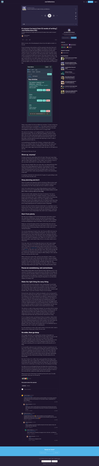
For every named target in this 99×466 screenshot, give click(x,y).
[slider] (49, 24)
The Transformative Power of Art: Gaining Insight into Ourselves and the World (70, 82)
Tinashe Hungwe (27, 395)
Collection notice (57, 458)
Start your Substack (46, 461)
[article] (69, 59)
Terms (53, 458)
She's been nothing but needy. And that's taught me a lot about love (71, 63)
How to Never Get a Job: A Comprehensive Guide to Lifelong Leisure (70, 77)
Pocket (26, 249)
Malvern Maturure (30, 429)
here (40, 126)
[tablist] (26, 386)
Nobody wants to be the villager (71, 57)
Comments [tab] (24, 385)
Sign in (95, 1)
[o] (62, 59)
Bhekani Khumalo (27, 35)
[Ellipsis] (57, 395)
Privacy (49, 458)
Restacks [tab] (28, 385)
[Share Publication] (86, 2)
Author (27, 405)
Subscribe (90, 1)
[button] (41, 15)
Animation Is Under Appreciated (71, 86)
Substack (44, 463)
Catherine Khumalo (27, 413)
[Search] (84, 2)
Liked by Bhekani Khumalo (28, 396)
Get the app (54, 461)
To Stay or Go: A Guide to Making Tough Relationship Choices (71, 91)
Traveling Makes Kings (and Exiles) (70, 68)
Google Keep (33, 248)
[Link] (20, 154)
